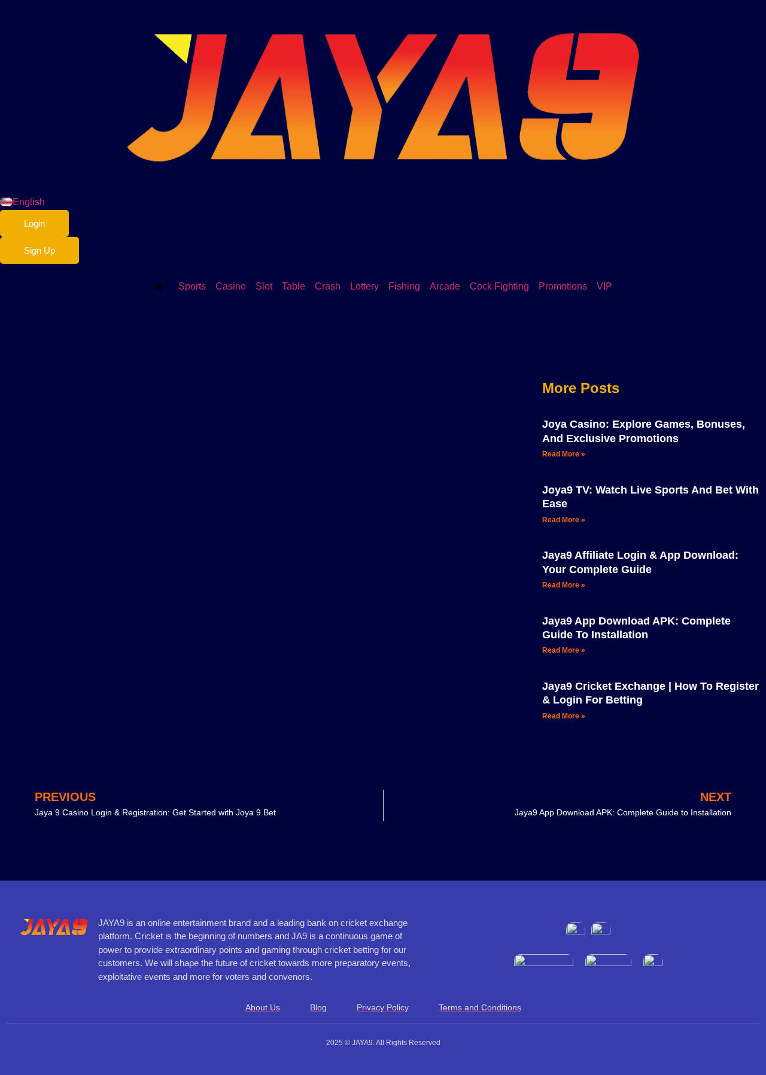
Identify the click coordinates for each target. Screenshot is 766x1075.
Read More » (563, 454)
